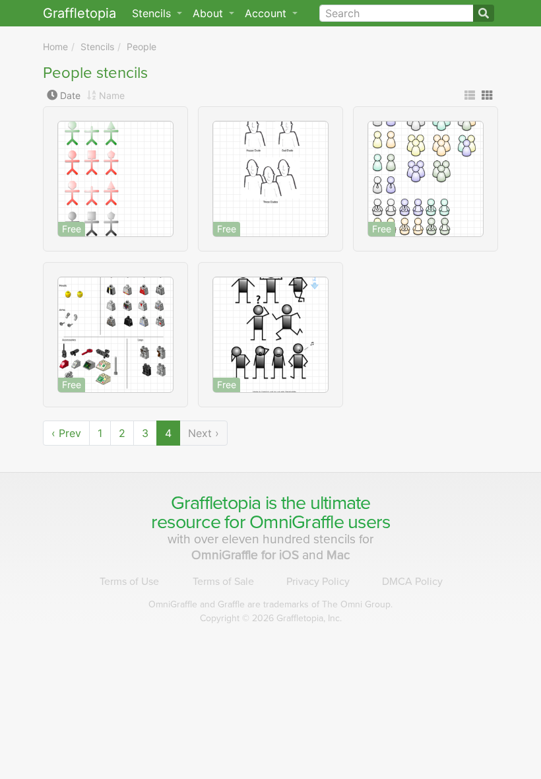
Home (55, 46)
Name (112, 95)
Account (267, 13)
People (141, 46)
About (209, 13)
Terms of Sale (223, 581)
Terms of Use (129, 581)
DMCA (412, 581)
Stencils (97, 46)
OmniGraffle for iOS (246, 554)
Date (70, 95)
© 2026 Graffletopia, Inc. (271, 618)
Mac (338, 554)
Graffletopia (79, 13)
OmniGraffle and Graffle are (270, 604)
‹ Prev (66, 433)
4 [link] (168, 433)
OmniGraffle (296, 522)
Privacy (318, 581)
